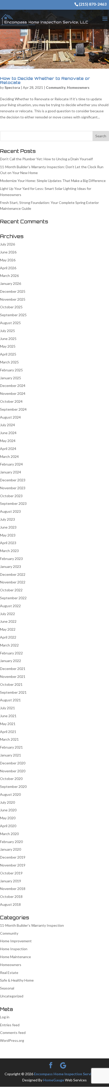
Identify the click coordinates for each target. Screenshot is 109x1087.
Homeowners (78, 87)
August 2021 (10, 700)
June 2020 (8, 810)
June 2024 (8, 433)
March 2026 (9, 275)
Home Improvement (16, 941)
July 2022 (7, 614)
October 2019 (11, 873)
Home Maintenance (15, 957)
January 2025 (10, 378)
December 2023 (12, 480)
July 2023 (7, 519)
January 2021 (10, 755)
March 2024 (9, 456)
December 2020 (12, 763)
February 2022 (11, 653)
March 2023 (9, 550)
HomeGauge (53, 1080)
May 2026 (7, 260)
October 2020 (11, 778)
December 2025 (12, 291)
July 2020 (7, 802)
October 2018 (11, 896)
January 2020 (10, 849)
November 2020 (12, 771)
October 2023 (11, 496)
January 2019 (10, 881)
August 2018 (10, 904)
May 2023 (7, 535)
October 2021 (11, 684)
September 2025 (13, 315)
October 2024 (11, 401)
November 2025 (12, 299)
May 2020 (7, 818)
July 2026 (7, 244)
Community (55, 87)
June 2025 (8, 338)
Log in (4, 1017)
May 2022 (7, 629)
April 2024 (8, 448)
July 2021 (7, 708)
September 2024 (13, 409)
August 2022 (10, 606)
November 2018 (12, 888)
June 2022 (8, 621)
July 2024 (7, 425)
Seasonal (7, 988)
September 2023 (13, 503)
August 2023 (10, 511)
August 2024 (10, 417)
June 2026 (8, 252)
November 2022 (12, 582)
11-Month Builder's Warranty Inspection (32, 925)
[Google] (63, 1065)
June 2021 (8, 716)
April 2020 (8, 826)
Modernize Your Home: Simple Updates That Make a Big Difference (53, 180)
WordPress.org (12, 1040)
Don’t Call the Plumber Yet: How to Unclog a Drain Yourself (46, 159)
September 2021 (13, 692)
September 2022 (13, 598)
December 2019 (12, 857)
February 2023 (11, 558)
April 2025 (8, 354)
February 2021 (11, 747)
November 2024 (12, 393)
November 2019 (12, 865)
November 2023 (12, 488)
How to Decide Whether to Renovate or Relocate (45, 80)
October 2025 (11, 307)
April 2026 (8, 268)
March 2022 (9, 645)
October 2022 (11, 590)
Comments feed (13, 1032)
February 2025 (11, 370)
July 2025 (7, 330)
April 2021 (8, 731)
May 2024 (7, 440)
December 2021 (12, 668)
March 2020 (9, 834)
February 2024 (11, 464)
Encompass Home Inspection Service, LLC (68, 1074)
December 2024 (12, 385)
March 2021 (9, 739)
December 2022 (12, 574)
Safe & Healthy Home (17, 980)
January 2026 (10, 283)
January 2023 (10, 566)
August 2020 (10, 794)
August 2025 (10, 323)
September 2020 (13, 786)
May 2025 (7, 346)
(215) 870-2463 (92, 4)
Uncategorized (11, 996)
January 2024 (10, 472)
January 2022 (10, 660)
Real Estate (9, 972)
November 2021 (12, 676)
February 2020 (11, 841)
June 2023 (8, 527)
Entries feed (10, 1025)
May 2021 (7, 724)
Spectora (12, 87)
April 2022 (8, 637)
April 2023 (8, 543)
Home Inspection (13, 949)
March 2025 (9, 362)
